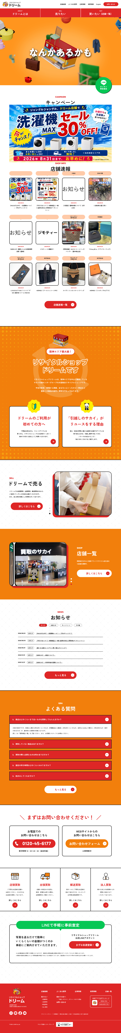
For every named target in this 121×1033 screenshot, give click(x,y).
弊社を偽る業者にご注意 (65, 1014)
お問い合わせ (111, 4)
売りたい (60, 13)
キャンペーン (66, 625)
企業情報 (82, 4)
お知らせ (53, 625)
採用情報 (91, 4)
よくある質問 (72, 4)
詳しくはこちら (27, 506)
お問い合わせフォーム (84, 843)
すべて (43, 625)
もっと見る (60, 675)
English (98, 4)
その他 (78, 625)
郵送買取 (44, 1004)
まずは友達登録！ (85, 944)
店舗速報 (63, 4)
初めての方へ (61, 997)
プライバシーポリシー (46, 1014)
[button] (49, 508)
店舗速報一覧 (60, 304)
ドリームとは (20, 13)
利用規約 (56, 1014)
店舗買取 (44, 999)
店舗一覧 (108, 991)
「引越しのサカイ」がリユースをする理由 (69, 999)
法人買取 (44, 1007)
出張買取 (44, 1002)
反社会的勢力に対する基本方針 (80, 1014)
